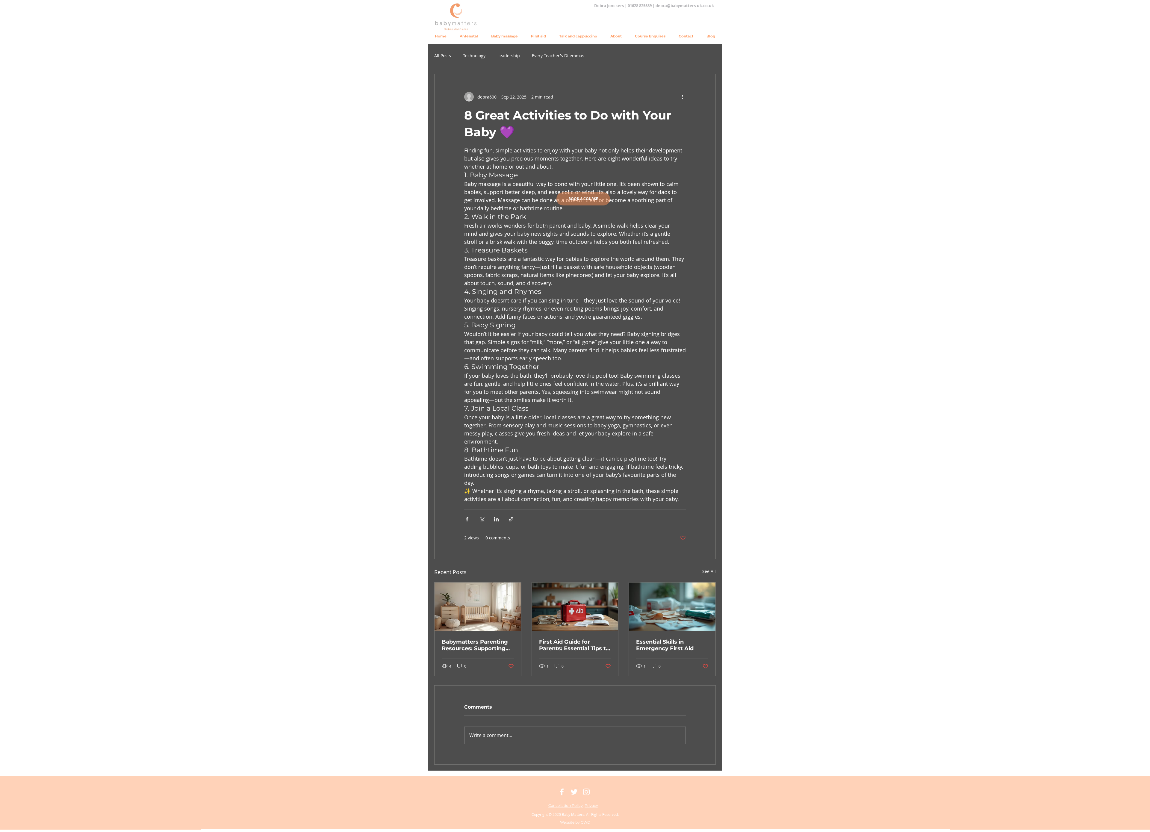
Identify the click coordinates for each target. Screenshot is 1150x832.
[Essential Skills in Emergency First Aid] (672, 607)
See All (709, 571)
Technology (474, 55)
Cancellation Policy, (566, 805)
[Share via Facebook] (467, 519)
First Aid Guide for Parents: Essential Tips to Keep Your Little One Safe (574, 645)
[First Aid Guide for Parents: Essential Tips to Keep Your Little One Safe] (575, 607)
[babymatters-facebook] (561, 791)
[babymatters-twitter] (574, 791)
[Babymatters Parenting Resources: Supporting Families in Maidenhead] (478, 607)
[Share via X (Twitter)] (482, 519)
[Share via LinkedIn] (496, 519)
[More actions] (682, 96)
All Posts (442, 55)
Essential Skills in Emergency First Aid (665, 645)
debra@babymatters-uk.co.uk (685, 5)
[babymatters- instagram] (586, 791)
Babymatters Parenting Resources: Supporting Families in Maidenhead (475, 645)
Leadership (508, 55)
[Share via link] (511, 519)
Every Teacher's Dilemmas (558, 55)
